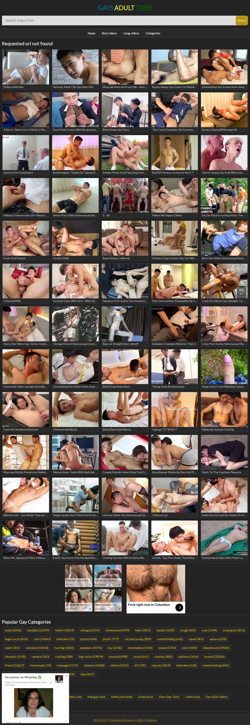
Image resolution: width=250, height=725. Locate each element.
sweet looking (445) (216, 665)
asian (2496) (13, 630)
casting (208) (64, 656)
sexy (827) (87, 674)
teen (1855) (143, 630)
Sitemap (152, 720)
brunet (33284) (214, 656)
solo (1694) (209, 630)
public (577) (111, 639)
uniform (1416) (188, 656)
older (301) (12, 648)
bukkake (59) (65, 639)
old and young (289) (138, 639)
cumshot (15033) (37, 648)
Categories (153, 33)
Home (91, 33)
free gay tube (96, 696)
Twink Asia (192, 696)
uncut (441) (141, 656)
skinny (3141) (119, 665)
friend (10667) (14, 665)
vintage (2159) (90, 630)
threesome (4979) (117, 630)
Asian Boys (145, 696)
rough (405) (188, 630)
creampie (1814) (234, 630)
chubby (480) (163, 656)
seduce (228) (218, 639)
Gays (125, 8)
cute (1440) (189, 648)
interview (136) (186, 665)
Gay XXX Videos (217, 696)
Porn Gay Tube (169, 696)
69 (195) (140, 665)
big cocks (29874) (91, 656)
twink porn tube (121, 696)
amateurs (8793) (91, 648)
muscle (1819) (161, 665)
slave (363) (196, 639)
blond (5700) (167, 648)
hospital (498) (118, 656)
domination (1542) (140, 648)
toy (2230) (115, 648)
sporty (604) (88, 639)
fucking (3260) (64, 648)
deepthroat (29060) (216, 648)
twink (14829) (64, 630)
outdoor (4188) (94, 665)
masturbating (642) (170, 639)
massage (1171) (67, 665)
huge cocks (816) (16, 639)
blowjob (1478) (15, 656)
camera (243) (40, 656)
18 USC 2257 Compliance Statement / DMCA (119, 720)
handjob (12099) (38, 630)
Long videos (131, 33)
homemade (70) (40, 665)
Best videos (109, 33)
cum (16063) (42, 639)
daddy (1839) (165, 630)
